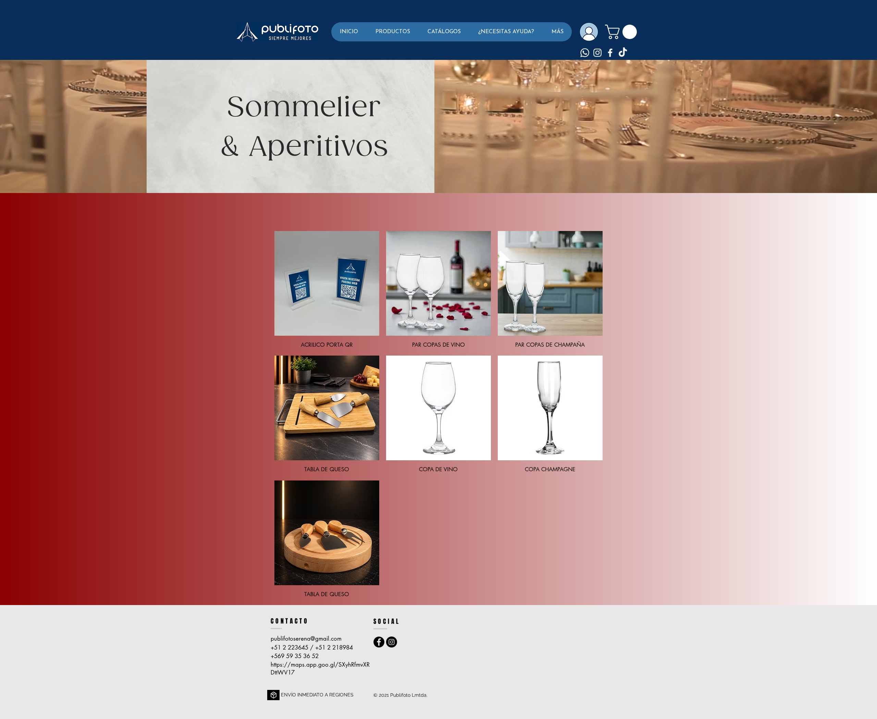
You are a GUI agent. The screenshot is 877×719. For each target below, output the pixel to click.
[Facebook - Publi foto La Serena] (378, 642)
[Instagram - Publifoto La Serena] (391, 642)
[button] (393, 31)
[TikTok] (622, 52)
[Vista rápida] (326, 283)
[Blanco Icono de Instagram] (597, 52)
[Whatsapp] (584, 52)
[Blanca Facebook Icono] (610, 52)
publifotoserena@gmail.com (306, 638)
